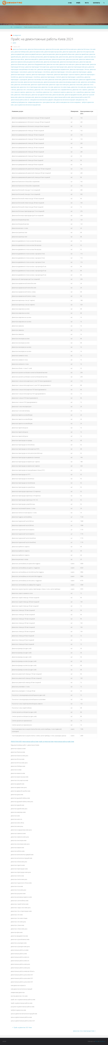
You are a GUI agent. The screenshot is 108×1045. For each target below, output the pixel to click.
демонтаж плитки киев (54, 79)
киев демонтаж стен (81, 100)
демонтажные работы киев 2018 (80, 97)
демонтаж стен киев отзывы (62, 87)
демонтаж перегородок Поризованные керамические (53, 69)
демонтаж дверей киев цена (33, 54)
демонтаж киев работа (31, 59)
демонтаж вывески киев (36, 52)
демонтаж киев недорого (76, 57)
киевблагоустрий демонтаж (19, 102)
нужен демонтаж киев (49, 102)
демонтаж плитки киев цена (70, 79)
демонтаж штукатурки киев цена (44, 97)
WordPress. (102, 1041)
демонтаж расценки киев (51, 82)
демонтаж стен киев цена (78, 87)
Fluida (96, 1041)
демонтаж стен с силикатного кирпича (54, 92)
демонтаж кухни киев (72, 59)
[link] (104, 2)
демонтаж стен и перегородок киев (30, 87)
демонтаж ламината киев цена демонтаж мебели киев (27, 62)
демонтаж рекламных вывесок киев (69, 82)
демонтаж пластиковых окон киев (38, 79)
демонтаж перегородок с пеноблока (29, 77)
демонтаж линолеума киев (51, 62)
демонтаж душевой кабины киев (65, 54)
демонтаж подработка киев (87, 79)
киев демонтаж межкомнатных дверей (41, 100)
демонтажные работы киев (62, 97)
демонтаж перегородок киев (58, 67)
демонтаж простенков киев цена (33, 82)
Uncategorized (18, 27)
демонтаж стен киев (47, 87)
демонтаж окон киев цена (67, 64)
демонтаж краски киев (58, 59)
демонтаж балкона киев (20, 49)
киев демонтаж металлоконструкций (64, 100)
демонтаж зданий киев (81, 54)
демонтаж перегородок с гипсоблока (39, 72)
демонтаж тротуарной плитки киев (41, 95)
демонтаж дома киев (49, 54)
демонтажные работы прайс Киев (64, 741)
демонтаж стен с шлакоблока (75, 92)
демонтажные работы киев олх (20, 100)
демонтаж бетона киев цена (68, 49)
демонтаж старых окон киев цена (59, 84)
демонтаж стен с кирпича (80, 90)
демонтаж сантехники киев (22, 84)
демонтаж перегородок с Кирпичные (42, 74)
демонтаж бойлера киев (21, 52)
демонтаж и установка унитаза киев (32, 57)
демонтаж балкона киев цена (36, 49)
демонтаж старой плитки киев (39, 84)
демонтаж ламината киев (86, 59)
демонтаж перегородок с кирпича (21, 74)
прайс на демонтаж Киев (46, 741)
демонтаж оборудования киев (37, 64)
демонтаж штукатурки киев (26, 97)
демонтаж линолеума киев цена (69, 62)
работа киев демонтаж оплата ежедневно (68, 102)
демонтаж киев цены (45, 59)
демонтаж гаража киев (69, 52)
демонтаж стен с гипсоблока (25, 90)
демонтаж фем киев (58, 95)
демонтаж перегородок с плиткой (51, 77)
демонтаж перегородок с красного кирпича (67, 74)
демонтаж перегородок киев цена (78, 67)
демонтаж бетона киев (52, 49)
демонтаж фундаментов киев (73, 95)
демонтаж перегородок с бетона (79, 69)
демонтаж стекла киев (76, 84)
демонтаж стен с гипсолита (42, 90)
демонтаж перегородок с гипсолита (61, 72)
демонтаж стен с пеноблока (34, 92)
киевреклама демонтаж (35, 102)
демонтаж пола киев (17, 82)
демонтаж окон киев (53, 64)
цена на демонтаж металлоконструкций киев (27, 105)
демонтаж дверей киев (17, 54)
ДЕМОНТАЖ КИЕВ (16, 741)
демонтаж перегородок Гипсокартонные (37, 67)
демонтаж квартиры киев (51, 57)
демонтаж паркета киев (82, 64)
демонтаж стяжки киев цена (22, 95)
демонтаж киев (63, 57)
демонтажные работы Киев (30, 741)
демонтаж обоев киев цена (19, 64)
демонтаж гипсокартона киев (85, 52)
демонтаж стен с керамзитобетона (61, 90)
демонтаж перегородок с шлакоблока (73, 77)
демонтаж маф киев (85, 62)
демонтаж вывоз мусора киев (53, 52)
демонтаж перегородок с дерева (82, 72)
